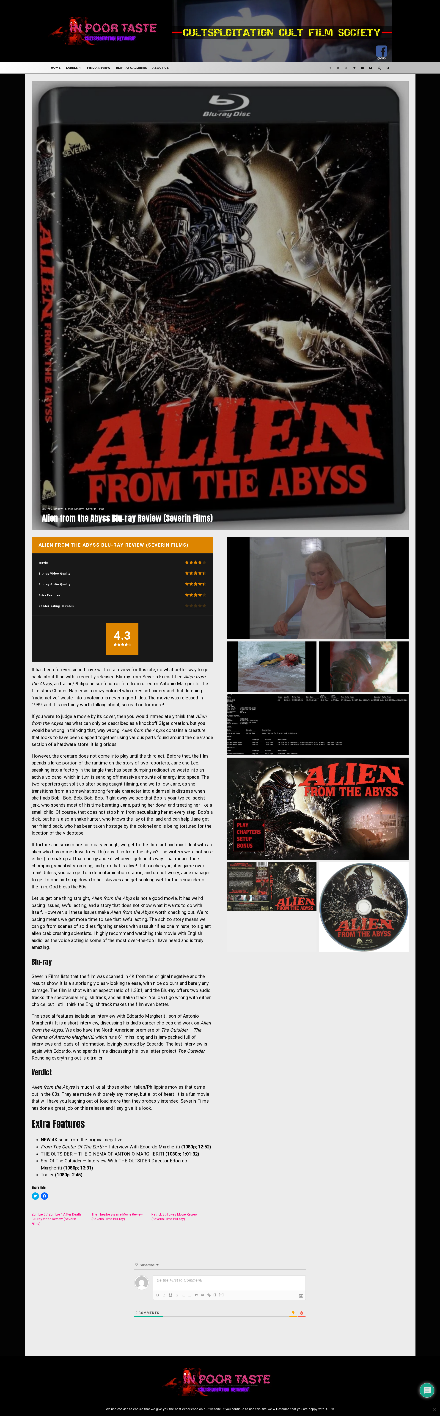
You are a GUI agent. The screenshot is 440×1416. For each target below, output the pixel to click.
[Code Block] (202, 1295)
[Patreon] (354, 67)
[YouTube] (362, 67)
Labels (72, 67)
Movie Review (74, 508)
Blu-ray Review (52, 508)
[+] (221, 1294)
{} (215, 1294)
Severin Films (95, 508)
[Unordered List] (190, 1295)
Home (55, 67)
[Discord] (370, 67)
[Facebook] (330, 67)
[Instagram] (346, 67)
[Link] (209, 1295)
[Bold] (157, 1295)
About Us (160, 67)
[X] (338, 67)
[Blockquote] (196, 1295)
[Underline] (170, 1295)
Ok (332, 1409)
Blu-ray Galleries (131, 67)
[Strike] (177, 1295)
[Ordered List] (183, 1295)
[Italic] (164, 1295)
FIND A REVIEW (98, 67)
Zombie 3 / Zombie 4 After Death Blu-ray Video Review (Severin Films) (56, 1219)
